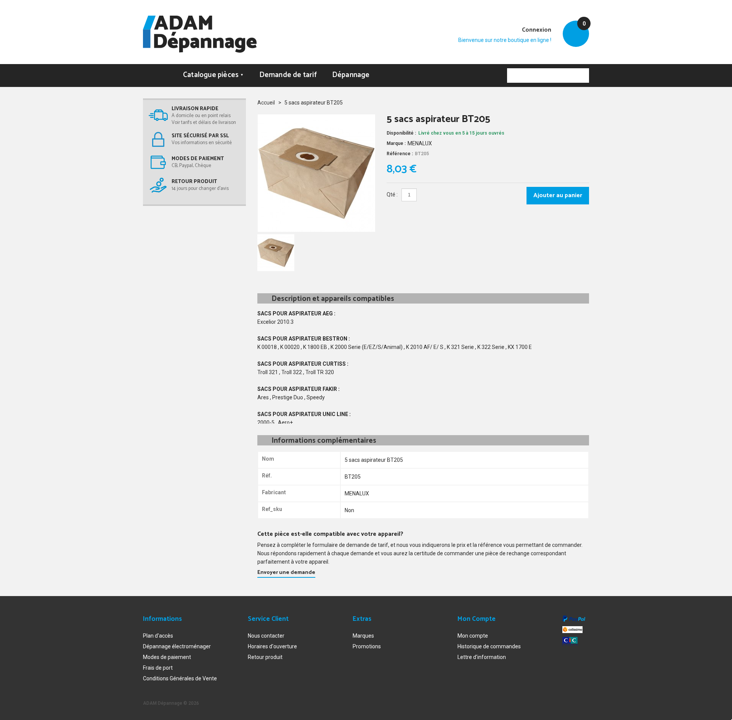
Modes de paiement (167, 657)
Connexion (536, 30)
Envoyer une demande (286, 572)
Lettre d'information (482, 657)
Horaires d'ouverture (272, 646)
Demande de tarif (288, 75)
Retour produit (265, 657)
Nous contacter (266, 636)
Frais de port (158, 668)
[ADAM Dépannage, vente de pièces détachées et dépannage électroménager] (200, 34)
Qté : (392, 194)
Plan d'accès (158, 636)
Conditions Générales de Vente (180, 678)
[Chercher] (582, 75)
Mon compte (473, 636)
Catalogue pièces (213, 75)
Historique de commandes (489, 646)
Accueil (266, 103)
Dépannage (351, 75)
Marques (363, 636)
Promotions (367, 646)
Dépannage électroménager (177, 646)
